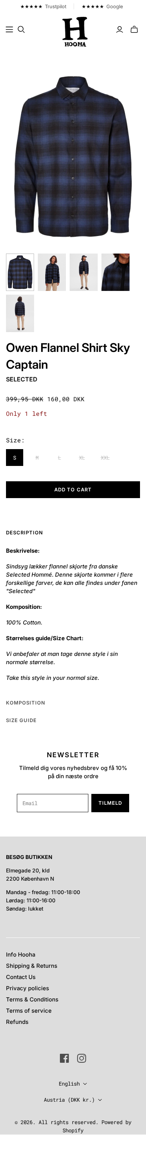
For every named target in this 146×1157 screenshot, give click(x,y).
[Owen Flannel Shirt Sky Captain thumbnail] (20, 272)
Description (24, 532)
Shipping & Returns (31, 965)
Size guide (21, 720)
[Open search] (21, 29)
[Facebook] (64, 1058)
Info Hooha (20, 954)
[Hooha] (75, 31)
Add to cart (72, 489)
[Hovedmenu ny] (9, 29)
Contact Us (21, 976)
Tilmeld (110, 803)
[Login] (120, 29)
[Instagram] (81, 1058)
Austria (69, 1099)
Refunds (17, 1021)
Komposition (25, 703)
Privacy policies (27, 988)
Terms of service (29, 1010)
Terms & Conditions (32, 999)
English (69, 1083)
